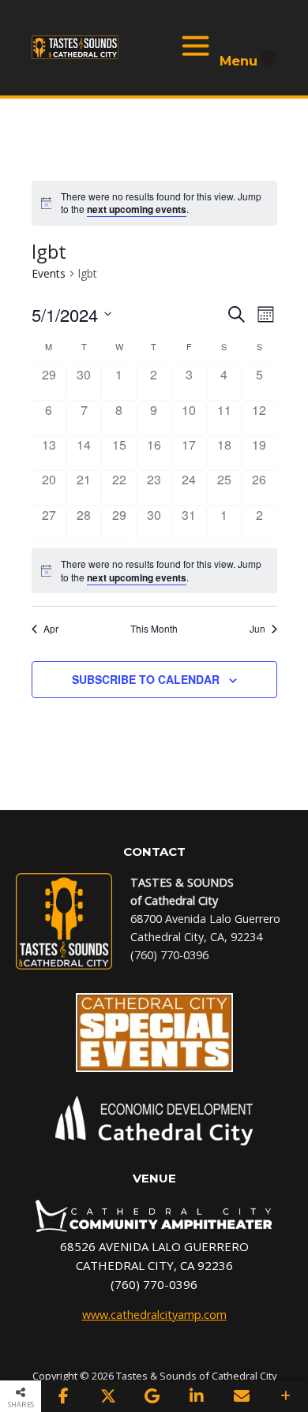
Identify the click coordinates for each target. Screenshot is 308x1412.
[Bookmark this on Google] (152, 1396)
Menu (236, 48)
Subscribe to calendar (146, 679)
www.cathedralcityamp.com (154, 1314)
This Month (154, 628)
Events (49, 273)
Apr (50, 628)
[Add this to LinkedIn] (197, 1396)
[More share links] (286, 1396)
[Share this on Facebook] (63, 1396)
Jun (257, 628)
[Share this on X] (107, 1396)
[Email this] (241, 1396)
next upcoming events (136, 209)
